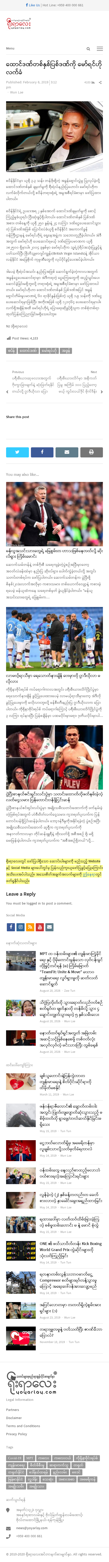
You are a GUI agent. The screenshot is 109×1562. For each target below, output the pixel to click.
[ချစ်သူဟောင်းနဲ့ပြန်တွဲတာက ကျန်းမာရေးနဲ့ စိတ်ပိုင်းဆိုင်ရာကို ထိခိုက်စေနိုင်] (21, 1076)
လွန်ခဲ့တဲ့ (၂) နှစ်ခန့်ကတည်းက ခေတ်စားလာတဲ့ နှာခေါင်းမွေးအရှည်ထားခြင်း (71, 1198)
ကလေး (43, 1458)
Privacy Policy (16, 1434)
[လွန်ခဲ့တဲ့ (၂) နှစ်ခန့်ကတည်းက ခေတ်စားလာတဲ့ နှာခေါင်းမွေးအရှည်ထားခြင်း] (21, 1195)
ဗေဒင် (76, 1472)
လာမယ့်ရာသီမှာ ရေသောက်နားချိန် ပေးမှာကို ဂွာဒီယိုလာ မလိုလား (53, 679)
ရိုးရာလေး (33, 1554)
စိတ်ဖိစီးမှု (37, 1465)
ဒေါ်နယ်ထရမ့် (38, 1472)
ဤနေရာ (89, 874)
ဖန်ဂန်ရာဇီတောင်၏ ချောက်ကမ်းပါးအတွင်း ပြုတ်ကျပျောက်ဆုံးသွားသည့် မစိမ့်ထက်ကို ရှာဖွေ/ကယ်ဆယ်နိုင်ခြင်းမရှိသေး (71, 1115)
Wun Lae (16, 92)
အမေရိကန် (87, 1479)
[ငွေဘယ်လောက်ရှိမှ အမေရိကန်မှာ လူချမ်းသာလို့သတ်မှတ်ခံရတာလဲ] (21, 1143)
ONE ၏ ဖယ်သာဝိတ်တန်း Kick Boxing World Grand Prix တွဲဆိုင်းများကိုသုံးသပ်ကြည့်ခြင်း (71, 1250)
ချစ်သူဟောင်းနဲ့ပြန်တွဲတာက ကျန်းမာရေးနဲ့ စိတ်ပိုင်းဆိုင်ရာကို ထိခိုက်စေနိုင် (66, 1082)
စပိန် (11, 351)
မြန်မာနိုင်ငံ (15, 1479)
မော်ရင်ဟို (49, 351)
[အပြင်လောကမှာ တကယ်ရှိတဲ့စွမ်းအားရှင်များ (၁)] (21, 1305)
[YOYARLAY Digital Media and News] (54, 24)
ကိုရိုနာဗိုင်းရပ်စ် (87, 1458)
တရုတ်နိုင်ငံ (16, 1472)
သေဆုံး (48, 1479)
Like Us (34, 5)
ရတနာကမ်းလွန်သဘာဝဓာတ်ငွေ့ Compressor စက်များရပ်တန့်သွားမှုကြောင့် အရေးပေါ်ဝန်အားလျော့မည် (68, 1280)
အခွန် (66, 351)
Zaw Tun (69, 990)
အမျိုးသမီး (16, 1486)
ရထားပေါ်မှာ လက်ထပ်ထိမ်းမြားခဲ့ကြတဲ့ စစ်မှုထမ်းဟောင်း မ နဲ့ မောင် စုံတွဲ (69, 1222)
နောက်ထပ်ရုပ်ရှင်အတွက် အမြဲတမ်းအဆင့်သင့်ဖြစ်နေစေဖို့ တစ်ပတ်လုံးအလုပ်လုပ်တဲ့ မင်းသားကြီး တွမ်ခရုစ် (69, 1039)
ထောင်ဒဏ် (28, 351)
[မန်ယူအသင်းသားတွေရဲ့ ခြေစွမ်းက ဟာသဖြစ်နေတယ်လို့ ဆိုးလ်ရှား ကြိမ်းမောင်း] (54, 485)
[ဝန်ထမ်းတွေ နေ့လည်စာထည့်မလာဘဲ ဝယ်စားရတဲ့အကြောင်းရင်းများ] (21, 1171)
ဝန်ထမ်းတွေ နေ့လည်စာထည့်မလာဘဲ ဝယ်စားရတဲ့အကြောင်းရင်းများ (70, 1173)
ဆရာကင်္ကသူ (58, 1465)
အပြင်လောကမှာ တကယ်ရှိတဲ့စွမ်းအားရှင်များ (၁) (70, 1308)
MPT (29, 1458)
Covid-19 (14, 1458)
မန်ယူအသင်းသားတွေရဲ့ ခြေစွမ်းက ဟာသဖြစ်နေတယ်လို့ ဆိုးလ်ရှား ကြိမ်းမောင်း (54, 554)
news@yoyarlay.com (32, 1528)
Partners (12, 1410)
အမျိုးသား (36, 1486)
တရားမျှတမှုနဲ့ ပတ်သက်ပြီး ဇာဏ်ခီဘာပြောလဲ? (71, 1332)
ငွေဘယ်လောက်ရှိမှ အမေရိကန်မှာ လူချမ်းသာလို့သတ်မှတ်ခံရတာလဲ (67, 1146)
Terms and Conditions (23, 1426)
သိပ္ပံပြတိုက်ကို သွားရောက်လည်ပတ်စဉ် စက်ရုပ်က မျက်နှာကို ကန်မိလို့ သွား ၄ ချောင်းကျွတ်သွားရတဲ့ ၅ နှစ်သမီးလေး (71, 1008)
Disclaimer (14, 1418)
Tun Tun (65, 1131)
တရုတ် (78, 1465)
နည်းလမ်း (60, 1472)
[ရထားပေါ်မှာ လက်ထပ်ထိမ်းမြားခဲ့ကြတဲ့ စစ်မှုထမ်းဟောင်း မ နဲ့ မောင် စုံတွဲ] (21, 1220)
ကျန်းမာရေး (16, 1465)
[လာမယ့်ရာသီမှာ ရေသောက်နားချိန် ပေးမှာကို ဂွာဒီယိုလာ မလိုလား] (54, 610)
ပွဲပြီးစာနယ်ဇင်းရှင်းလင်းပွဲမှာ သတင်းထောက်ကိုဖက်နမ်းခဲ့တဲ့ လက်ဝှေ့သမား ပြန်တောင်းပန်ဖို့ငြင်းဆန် (54, 797)
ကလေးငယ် (62, 1458)
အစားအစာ (67, 1479)
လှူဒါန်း (33, 1479)
